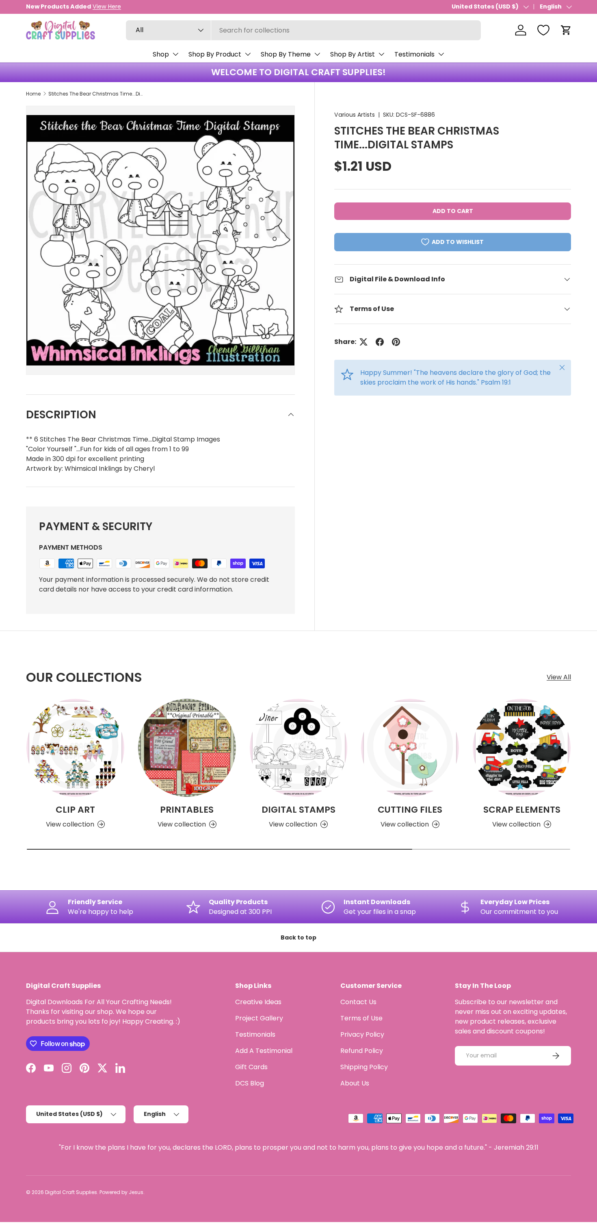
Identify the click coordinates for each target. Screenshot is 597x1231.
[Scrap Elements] (522, 748)
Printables (187, 809)
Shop (161, 54)
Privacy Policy (362, 1034)
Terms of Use (361, 1018)
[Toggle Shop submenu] (175, 54)
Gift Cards (251, 1067)
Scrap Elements (521, 809)
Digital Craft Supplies (71, 1192)
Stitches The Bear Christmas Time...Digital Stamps (97, 93)
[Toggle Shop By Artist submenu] (381, 54)
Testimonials (414, 54)
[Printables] (187, 748)
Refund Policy (361, 1050)
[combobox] (303, 30)
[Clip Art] (75, 748)
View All (559, 677)
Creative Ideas (258, 1002)
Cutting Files (410, 809)
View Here (107, 6)
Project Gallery (259, 1018)
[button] (566, 30)
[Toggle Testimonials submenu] (441, 54)
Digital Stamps (298, 809)
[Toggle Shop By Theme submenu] (317, 54)
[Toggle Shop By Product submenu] (248, 54)
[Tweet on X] (363, 342)
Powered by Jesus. (122, 1192)
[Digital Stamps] (299, 748)
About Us (354, 1083)
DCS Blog (249, 1083)
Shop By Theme (286, 54)
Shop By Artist (352, 54)
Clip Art (75, 809)
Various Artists (354, 115)
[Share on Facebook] (380, 342)
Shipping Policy (364, 1067)
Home (33, 93)
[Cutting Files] (410, 748)
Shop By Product (214, 54)
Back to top (298, 937)
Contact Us (358, 1002)
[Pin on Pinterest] (396, 342)
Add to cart (453, 211)
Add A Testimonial (263, 1050)
